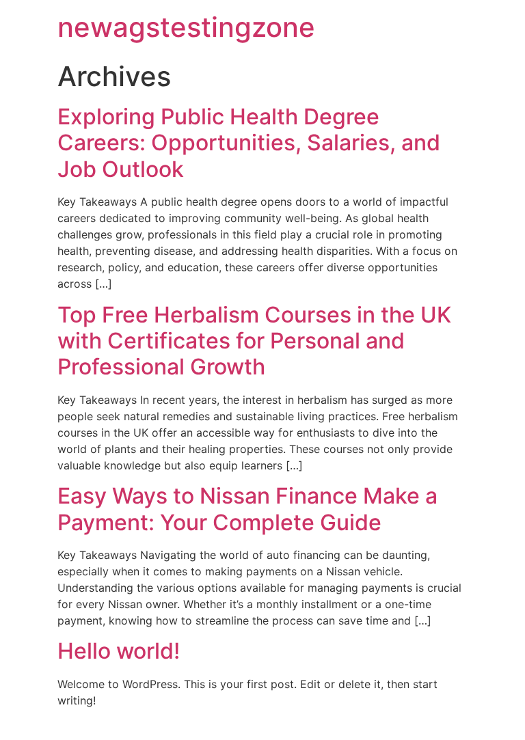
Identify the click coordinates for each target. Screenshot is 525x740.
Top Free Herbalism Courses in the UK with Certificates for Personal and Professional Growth (254, 341)
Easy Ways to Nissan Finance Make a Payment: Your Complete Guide (247, 508)
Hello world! (118, 651)
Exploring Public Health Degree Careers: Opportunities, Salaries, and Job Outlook (248, 142)
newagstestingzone (186, 27)
